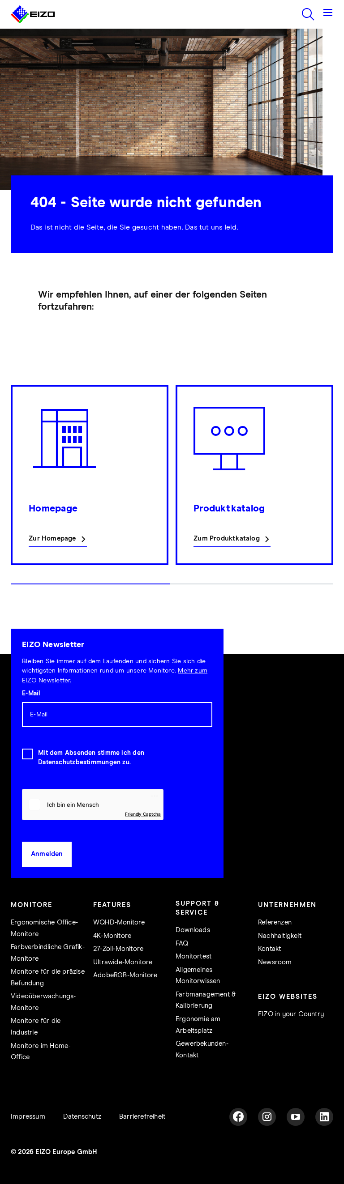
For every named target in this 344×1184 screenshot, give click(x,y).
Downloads (193, 930)
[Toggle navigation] (327, 14)
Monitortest (193, 956)
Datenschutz (82, 1116)
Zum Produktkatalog (227, 538)
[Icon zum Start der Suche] (308, 14)
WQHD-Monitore (119, 922)
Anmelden (47, 854)
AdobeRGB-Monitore (125, 975)
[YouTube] (296, 1117)
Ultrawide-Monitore (123, 962)
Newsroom (275, 962)
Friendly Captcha (143, 814)
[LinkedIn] (324, 1117)
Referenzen (275, 922)
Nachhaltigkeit (279, 936)
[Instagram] (267, 1117)
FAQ (182, 943)
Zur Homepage (52, 538)
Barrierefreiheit (142, 1116)
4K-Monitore (112, 936)
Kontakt (269, 948)
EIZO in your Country (291, 1014)
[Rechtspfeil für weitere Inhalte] (330, 489)
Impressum (28, 1116)
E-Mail (31, 693)
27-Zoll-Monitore (118, 948)
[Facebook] (238, 1117)
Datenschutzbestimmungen (79, 762)
